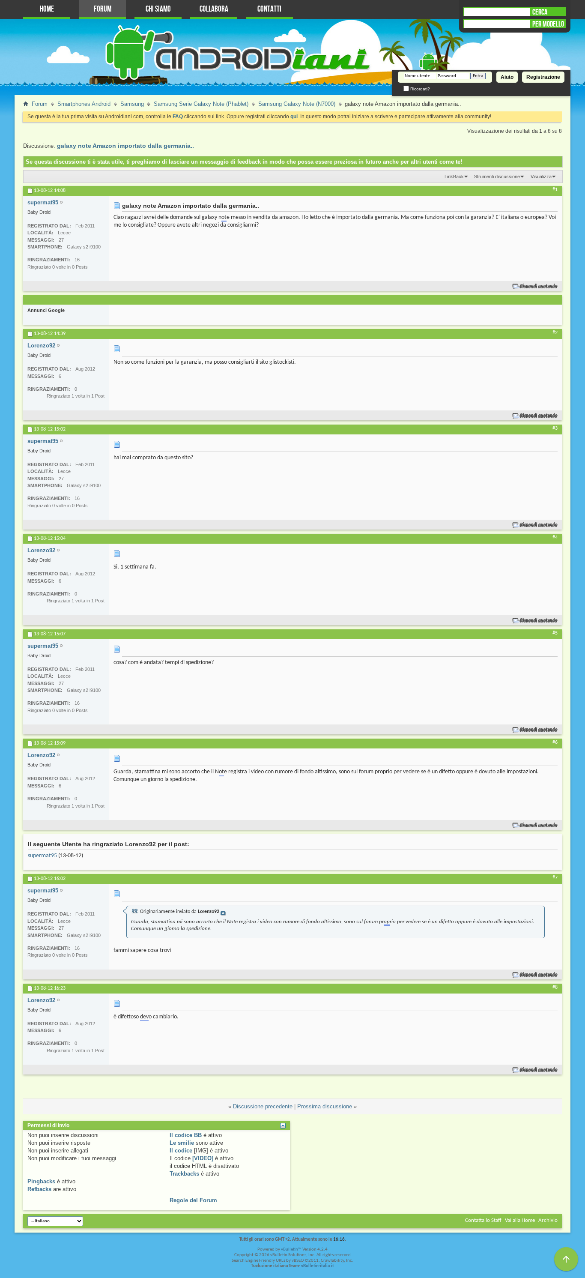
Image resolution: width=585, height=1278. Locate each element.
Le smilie (182, 1143)
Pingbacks (41, 1181)
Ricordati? (419, 89)
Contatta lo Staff (483, 1220)
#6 (555, 742)
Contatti (269, 9)
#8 (555, 987)
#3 (555, 428)
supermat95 (42, 856)
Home (47, 9)
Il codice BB (186, 1135)
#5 (555, 633)
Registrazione (543, 77)
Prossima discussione (324, 1106)
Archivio (548, 1220)
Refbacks (39, 1189)
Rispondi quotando (539, 286)
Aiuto (507, 77)
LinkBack (454, 176)
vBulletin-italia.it (317, 1266)
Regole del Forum (193, 1200)
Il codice (181, 1150)
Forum (102, 9)
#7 (555, 877)
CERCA (539, 12)
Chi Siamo (158, 9)
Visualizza (541, 176)
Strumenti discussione (497, 176)
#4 (555, 537)
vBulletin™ (291, 1249)
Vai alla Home (520, 1220)
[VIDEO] (202, 1158)
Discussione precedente (262, 1106)
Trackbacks (184, 1173)
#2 (555, 332)
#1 (555, 189)
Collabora (214, 9)
